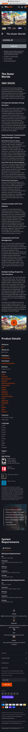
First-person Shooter (7, 396)
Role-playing (5, 403)
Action (3, 374)
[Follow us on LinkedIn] (14, 694)
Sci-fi (3, 405)
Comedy (4, 389)
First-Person (5, 394)
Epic (3, 347)
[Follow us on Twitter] (6, 694)
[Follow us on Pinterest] (11, 694)
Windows (8, 548)
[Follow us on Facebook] (3, 694)
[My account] (22, 7)
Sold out (14, 46)
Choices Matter (6, 385)
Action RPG (5, 376)
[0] (25, 7)
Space (3, 409)
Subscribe (7, 684)
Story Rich (4, 411)
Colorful (4, 387)
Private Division (6, 358)
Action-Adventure (6, 378)
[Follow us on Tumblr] (17, 694)
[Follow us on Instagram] (8, 694)
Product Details (8, 58)
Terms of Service (15, 723)
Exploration (5, 392)
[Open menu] (2, 7)
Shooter (4, 407)
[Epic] (4, 33)
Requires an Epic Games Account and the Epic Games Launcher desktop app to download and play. (14, 52)
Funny (3, 398)
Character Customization (8, 383)
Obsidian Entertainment (8, 363)
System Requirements (10, 61)
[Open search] (19, 7)
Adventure (4, 381)
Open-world (5, 400)
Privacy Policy (10, 718)
